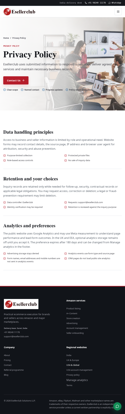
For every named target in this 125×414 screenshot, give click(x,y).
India (68, 355)
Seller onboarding (75, 332)
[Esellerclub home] (19, 12)
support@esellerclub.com (16, 336)
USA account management (79, 369)
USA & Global (72, 365)
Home (6, 38)
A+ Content (71, 313)
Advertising (71, 323)
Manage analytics (77, 380)
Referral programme (14, 369)
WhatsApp (116, 3)
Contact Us (13, 80)
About (7, 355)
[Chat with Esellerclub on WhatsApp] (117, 406)
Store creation (73, 318)
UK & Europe (72, 360)
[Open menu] (118, 11)
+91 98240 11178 (97, 3)
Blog (6, 374)
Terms (69, 385)
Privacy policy (73, 374)
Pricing (7, 360)
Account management (77, 328)
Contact (8, 365)
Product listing (73, 308)
